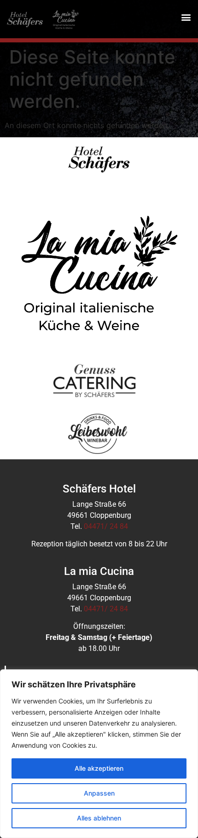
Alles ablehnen (99, 818)
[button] (185, 16)
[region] (99, 753)
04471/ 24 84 (106, 526)
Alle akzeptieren (99, 768)
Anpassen (99, 793)
